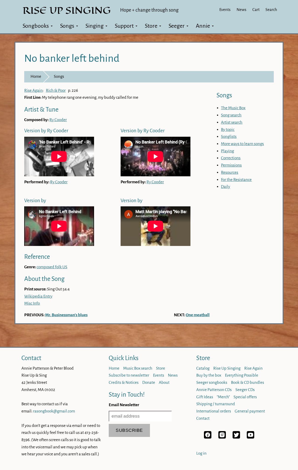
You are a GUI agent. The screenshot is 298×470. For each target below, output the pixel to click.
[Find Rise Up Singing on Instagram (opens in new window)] (222, 437)
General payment (250, 411)
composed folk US (52, 267)
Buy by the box (208, 375)
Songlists (229, 136)
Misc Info (32, 303)
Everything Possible (241, 375)
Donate (148, 382)
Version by (35, 200)
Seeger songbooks (211, 382)
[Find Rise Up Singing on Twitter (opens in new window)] (236, 437)
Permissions (231, 165)
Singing (94, 26)
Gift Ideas (204, 397)
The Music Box (233, 108)
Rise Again (33, 90)
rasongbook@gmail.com (54, 411)
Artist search (231, 122)
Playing (227, 151)
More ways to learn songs (242, 144)
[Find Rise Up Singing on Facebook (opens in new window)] (208, 437)
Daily (225, 186)
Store (151, 26)
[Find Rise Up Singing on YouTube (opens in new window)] (250, 437)
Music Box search (137, 368)
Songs (67, 26)
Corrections (230, 158)
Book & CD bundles (247, 382)
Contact (31, 358)
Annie (203, 26)
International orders (213, 411)
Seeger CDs (245, 390)
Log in (201, 453)
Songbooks (36, 26)
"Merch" (223, 397)
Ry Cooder (58, 120)
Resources (229, 172)
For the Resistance (236, 179)
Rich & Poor (56, 90)
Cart (256, 9)
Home (35, 76)
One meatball (198, 315)
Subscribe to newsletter (129, 375)
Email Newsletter (124, 405)
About (164, 382)
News (241, 9)
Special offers (245, 397)
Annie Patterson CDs (214, 390)
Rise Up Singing (226, 368)
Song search (231, 115)
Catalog (203, 368)
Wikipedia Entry (38, 296)
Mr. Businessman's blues (66, 315)
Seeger (177, 26)
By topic (227, 129)
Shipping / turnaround (215, 404)
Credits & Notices (124, 382)
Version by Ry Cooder (46, 130)
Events (224, 9)
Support (124, 26)
